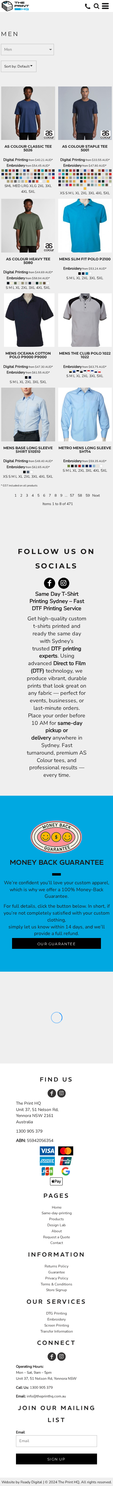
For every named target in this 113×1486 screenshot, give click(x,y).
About (57, 1231)
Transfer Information (56, 1331)
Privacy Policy (56, 1278)
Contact (56, 1242)
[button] (96, 6)
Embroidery (16, 165)
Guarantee (56, 1272)
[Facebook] (49, 583)
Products (56, 1219)
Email (20, 1432)
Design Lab (56, 1225)
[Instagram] (63, 583)
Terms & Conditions (56, 1284)
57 (72, 495)
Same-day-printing (57, 1213)
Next (96, 495)
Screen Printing (56, 1325)
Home (56, 1207)
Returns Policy (56, 1266)
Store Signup (56, 1290)
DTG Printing (56, 1313)
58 (80, 495)
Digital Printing (15, 159)
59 (88, 495)
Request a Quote (56, 1237)
